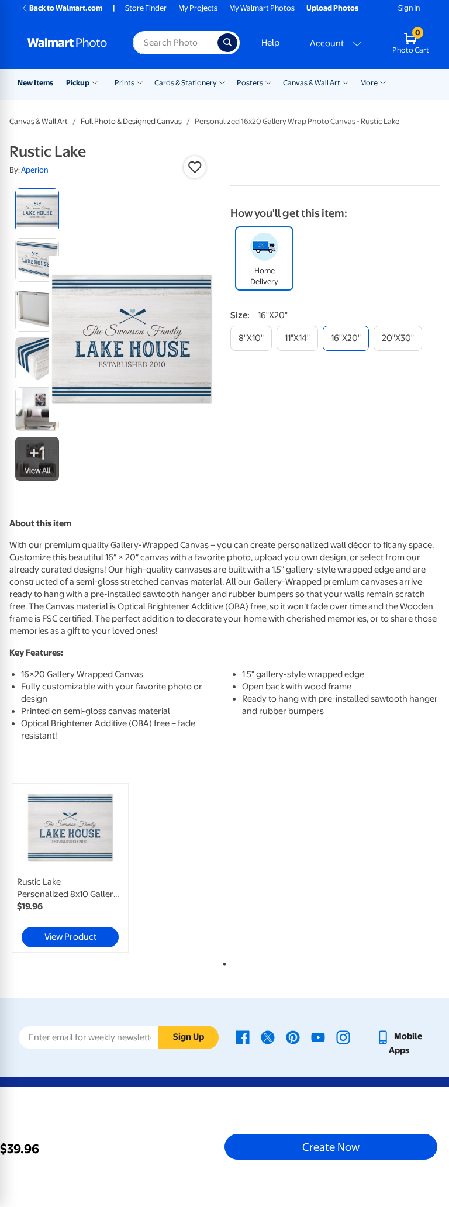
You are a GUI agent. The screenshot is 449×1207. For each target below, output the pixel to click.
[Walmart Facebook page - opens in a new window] (243, 1036)
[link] (70, 868)
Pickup (77, 82)
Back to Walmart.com (65, 8)
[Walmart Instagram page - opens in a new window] (343, 1036)
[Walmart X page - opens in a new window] (268, 1036)
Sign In (409, 8)
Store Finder (146, 8)
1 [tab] (222, 962)
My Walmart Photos (262, 8)
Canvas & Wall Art (311, 82)
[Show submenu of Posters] (268, 82)
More (369, 82)
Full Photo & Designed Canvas (131, 121)
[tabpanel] (81, 868)
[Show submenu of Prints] (139, 82)
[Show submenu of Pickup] (97, 82)
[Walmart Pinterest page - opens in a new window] (293, 1036)
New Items (35, 82)
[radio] (37, 210)
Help (270, 42)
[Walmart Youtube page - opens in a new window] (318, 1036)
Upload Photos (332, 8)
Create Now (331, 1146)
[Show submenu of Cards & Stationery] (222, 82)
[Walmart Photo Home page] (67, 42)
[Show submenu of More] (382, 82)
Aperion (35, 169)
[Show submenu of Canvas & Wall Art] (345, 82)
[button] (195, 167)
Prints (124, 82)
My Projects (197, 8)
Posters (250, 82)
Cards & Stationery (185, 82)
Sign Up (188, 1037)
